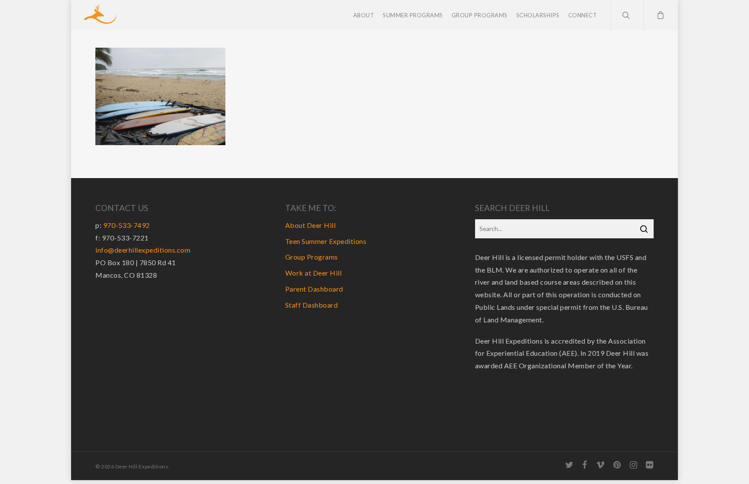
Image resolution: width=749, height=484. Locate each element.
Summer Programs (413, 15)
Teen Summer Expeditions (326, 241)
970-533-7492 (126, 225)
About (363, 15)
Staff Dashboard (311, 305)
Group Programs (480, 15)
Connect (582, 15)
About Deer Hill (310, 225)
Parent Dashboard (314, 289)
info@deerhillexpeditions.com (142, 250)
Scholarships (538, 15)
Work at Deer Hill (313, 273)
